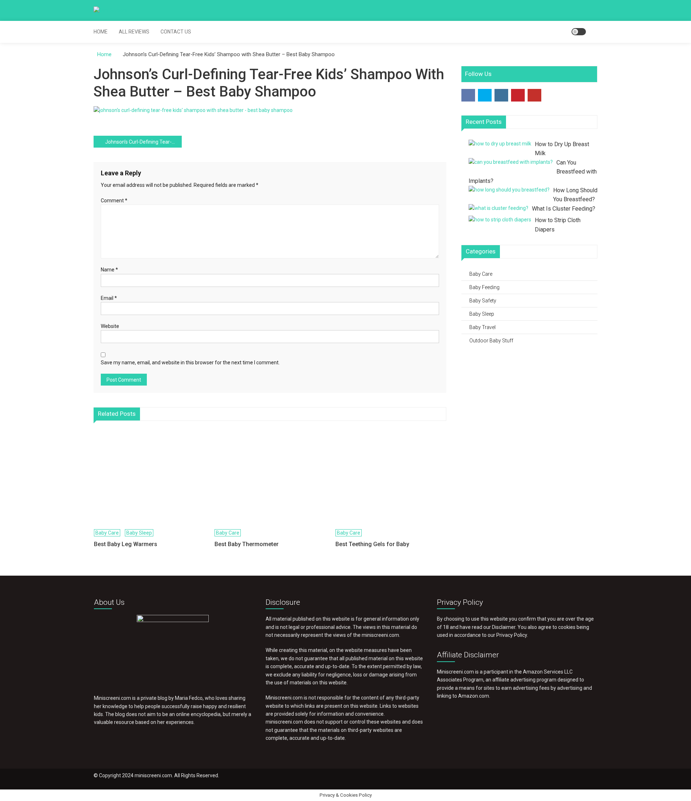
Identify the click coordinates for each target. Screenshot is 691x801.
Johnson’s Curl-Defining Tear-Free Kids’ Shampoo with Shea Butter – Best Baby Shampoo (143, 142)
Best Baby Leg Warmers (125, 544)
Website (110, 326)
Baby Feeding (484, 287)
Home (101, 32)
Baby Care (107, 533)
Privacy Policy (511, 635)
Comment (114, 200)
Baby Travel (482, 327)
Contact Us (176, 32)
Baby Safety (482, 300)
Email (109, 298)
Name (109, 270)
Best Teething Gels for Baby (372, 544)
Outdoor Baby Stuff (491, 340)
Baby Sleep (139, 533)
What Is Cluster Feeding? (563, 208)
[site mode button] (579, 31)
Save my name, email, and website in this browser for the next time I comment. (190, 362)
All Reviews (134, 32)
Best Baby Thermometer (246, 544)
